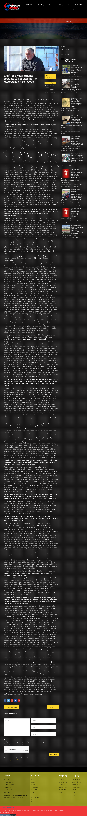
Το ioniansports (77, 10)
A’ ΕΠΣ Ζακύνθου (9, 782)
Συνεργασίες (76, 784)
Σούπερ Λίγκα (63, 787)
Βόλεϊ (33, 782)
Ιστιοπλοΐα (35, 795)
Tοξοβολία (34, 787)
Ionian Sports (65, 52)
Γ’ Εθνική (62, 784)
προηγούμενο (12, 707)
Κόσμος (61, 795)
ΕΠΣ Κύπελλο (7, 787)
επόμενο (52, 707)
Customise (13, 815)
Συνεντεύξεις (50, 83)
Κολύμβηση (34, 789)
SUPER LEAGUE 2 (63, 782)
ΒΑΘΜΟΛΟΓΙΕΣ (78, 5)
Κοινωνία (51, 5)
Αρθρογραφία (76, 787)
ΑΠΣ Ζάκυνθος (49, 77)
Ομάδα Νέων (7, 792)
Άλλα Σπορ (41, 5)
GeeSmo (22, 797)
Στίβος (33, 784)
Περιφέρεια (62, 789)
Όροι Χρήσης (65, 54)
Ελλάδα (61, 792)
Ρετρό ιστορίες (77, 795)
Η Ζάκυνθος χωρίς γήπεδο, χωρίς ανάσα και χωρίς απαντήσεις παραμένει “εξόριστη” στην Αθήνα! (77, 229)
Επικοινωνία (65, 49)
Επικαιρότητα (8, 779)
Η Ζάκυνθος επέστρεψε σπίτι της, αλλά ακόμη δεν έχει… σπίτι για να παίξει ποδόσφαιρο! (77, 69)
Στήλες (61, 5)
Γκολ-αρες (75, 792)
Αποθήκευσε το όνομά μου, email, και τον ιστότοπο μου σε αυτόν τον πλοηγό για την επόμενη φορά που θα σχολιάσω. (30, 743)
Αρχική (63, 46)
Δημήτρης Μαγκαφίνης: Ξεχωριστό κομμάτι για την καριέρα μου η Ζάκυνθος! (20, 78)
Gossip (74, 789)
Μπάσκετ (33, 779)
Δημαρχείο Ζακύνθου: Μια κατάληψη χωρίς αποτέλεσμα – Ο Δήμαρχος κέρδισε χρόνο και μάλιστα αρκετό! (77, 102)
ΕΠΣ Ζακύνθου (29, 5)
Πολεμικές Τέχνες (34, 801)
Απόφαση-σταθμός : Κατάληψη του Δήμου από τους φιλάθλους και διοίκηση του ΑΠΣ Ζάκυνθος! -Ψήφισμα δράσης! (77, 158)
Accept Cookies (4, 815)
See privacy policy (6, 812)
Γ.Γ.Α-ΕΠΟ (62, 779)
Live (69, 5)
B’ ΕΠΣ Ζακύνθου (9, 784)
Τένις (33, 792)
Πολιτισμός (76, 779)
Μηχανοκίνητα (35, 797)
